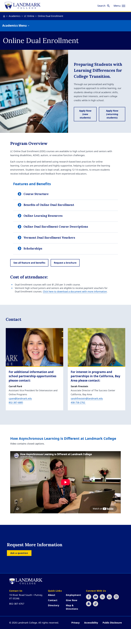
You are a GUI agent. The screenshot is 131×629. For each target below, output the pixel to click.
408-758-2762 (78, 402)
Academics (14, 16)
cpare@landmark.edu (20, 398)
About (51, 595)
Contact (52, 600)
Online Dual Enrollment (50, 16)
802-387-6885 (16, 402)
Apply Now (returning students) (112, 114)
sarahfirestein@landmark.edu (87, 398)
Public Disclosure (112, 622)
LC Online (29, 16)
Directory (53, 605)
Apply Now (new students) (85, 114)
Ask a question (19, 553)
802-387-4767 (16, 603)
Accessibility (91, 622)
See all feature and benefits (29, 262)
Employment (73, 595)
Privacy (75, 622)
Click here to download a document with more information (75, 291)
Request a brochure (65, 262)
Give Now (71, 600)
